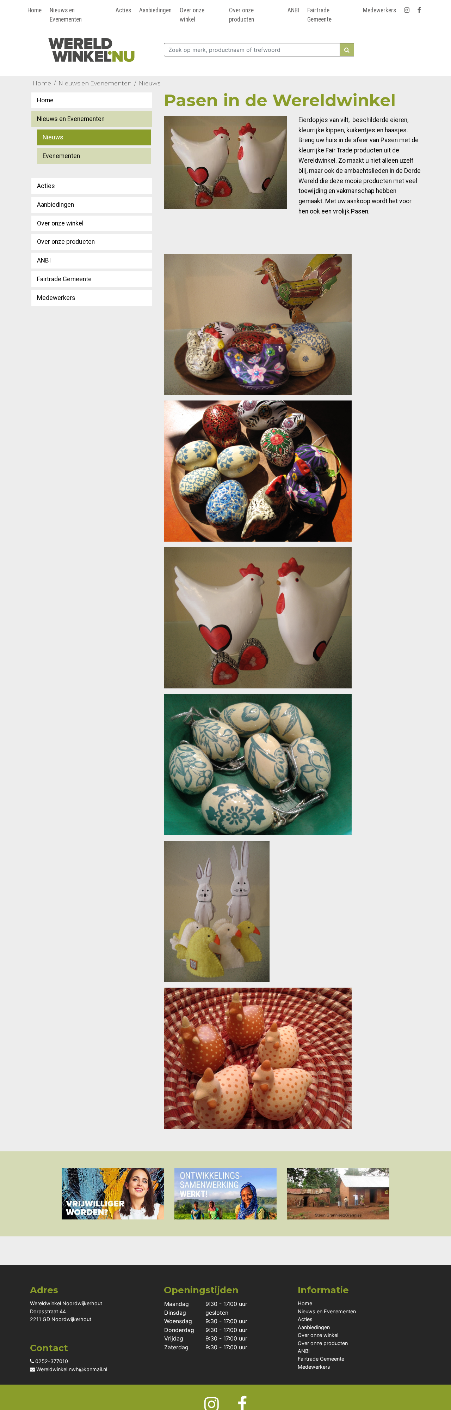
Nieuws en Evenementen (66, 15)
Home (34, 10)
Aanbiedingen (155, 10)
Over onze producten (241, 15)
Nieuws (149, 83)
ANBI (293, 10)
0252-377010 (51, 1361)
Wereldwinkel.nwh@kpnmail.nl (71, 1369)
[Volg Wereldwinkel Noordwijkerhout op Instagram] (408, 9)
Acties (123, 10)
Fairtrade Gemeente (319, 15)
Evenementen (61, 155)
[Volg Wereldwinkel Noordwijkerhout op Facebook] (420, 9)
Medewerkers (379, 10)
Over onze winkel (192, 15)
